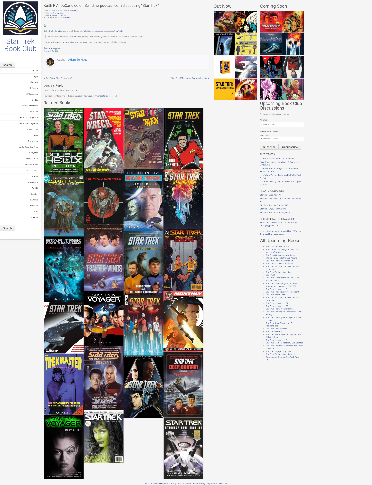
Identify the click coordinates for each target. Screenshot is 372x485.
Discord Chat (32, 129)
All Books (34, 82)
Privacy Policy (199, 483)
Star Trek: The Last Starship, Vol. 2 (275, 212)
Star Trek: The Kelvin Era (276, 328)
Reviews (34, 199)
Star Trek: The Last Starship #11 (280, 272)
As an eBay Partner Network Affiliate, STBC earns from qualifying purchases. (281, 232)
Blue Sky (34, 111)
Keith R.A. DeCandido (61, 18)
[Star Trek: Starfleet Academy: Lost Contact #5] (224, 31)
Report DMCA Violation (217, 483)
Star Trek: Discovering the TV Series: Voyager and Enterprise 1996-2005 (281, 285)
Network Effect (31, 164)
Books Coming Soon (29, 123)
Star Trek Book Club (20, 45)
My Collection (32, 158)
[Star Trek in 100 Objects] (246, 54)
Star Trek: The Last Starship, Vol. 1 (280, 260)
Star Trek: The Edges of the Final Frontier (283, 291)
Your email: (265, 135)
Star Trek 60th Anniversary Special (281, 255)
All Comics (33, 88)
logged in (59, 90)
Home (35, 70)
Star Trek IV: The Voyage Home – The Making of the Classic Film (282, 251)
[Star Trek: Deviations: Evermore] (271, 77)
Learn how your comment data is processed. (97, 96)
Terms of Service (184, 483)
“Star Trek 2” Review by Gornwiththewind (190, 78)
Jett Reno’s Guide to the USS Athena (281, 258)
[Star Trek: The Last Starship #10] (246, 31)
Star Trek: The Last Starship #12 (274, 205)
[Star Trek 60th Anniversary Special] (293, 31)
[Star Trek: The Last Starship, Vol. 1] (293, 54)
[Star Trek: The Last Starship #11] (271, 99)
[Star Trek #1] (293, 99)
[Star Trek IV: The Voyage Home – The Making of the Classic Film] (271, 31)
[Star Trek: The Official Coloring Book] (246, 77)
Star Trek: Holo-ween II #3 (277, 306)
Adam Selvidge (72, 10)
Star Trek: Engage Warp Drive (273, 208)
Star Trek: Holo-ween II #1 (277, 289)
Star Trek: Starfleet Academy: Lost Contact (284, 342)
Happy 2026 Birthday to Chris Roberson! (277, 158)
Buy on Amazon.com (52, 48)
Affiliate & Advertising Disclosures (160, 483)
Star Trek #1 (271, 274)
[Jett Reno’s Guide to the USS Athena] (271, 54)
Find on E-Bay (49, 51)
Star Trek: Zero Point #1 (270, 195)
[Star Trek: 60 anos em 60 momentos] (224, 99)
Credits (35, 100)
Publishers (33, 182)
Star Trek (118, 31)
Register (34, 194)
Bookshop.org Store (29, 117)
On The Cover (32, 170)
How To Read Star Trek (28, 147)
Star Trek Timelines (274, 331)
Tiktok (35, 211)
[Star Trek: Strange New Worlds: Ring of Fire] (246, 99)
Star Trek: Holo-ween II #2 (277, 303)
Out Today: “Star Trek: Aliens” (58, 78)
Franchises (33, 141)
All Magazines (32, 94)
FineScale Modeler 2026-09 (277, 246)
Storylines (33, 205)
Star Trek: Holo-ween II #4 (277, 340)
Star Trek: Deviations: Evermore (280, 263)
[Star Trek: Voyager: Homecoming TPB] (224, 54)
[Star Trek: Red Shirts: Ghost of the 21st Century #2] (293, 77)
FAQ (36, 135)
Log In (35, 76)
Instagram (33, 152)
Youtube (34, 217)
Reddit (35, 188)
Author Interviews (30, 105)
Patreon (34, 176)
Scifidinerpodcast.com (58, 15)
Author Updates (57, 13)
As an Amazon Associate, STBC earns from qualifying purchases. (278, 224)
